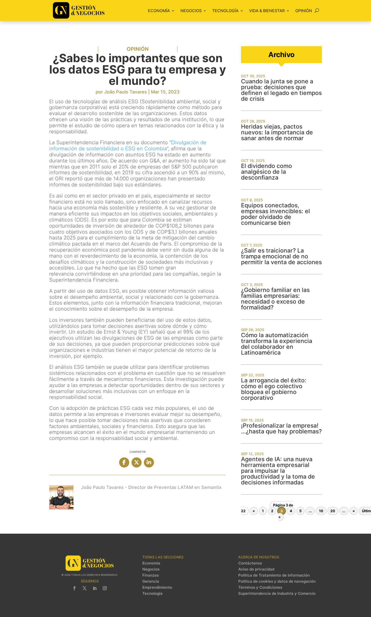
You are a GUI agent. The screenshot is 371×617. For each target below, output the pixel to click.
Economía (159, 10)
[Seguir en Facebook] (74, 588)
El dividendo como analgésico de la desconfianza (266, 171)
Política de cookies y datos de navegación (277, 581)
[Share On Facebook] (124, 462)
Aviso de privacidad (256, 569)
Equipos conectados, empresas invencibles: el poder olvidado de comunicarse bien (275, 214)
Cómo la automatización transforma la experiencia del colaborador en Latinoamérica (276, 344)
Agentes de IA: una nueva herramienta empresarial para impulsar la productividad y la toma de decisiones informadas (278, 471)
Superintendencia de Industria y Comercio (276, 593)
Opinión (303, 10)
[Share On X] (136, 462)
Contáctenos (250, 563)
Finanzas (150, 575)
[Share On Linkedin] (149, 462)
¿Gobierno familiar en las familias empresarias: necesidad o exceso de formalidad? (275, 298)
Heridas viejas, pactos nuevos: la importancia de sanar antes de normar (277, 132)
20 (332, 511)
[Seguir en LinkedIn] (95, 588)
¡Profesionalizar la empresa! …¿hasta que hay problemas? (281, 428)
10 (321, 511)
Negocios (191, 10)
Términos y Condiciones (260, 587)
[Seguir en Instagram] (105, 588)
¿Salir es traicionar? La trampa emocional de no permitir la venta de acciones (281, 256)
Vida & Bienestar (267, 10)
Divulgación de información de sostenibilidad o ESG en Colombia (127, 145)
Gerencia (150, 581)
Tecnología (225, 10)
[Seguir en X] (85, 588)
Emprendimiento (157, 587)
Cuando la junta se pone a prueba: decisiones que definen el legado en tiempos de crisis (281, 90)
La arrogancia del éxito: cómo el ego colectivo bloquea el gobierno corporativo (273, 389)
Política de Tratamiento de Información (274, 575)
